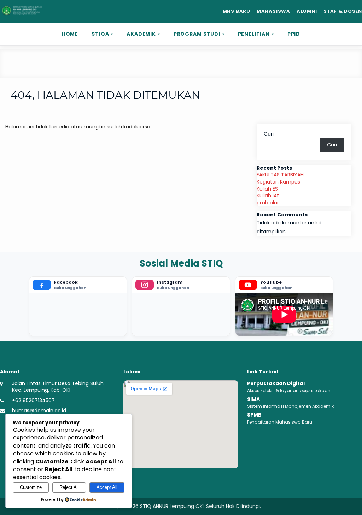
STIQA (100, 33)
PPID (293, 33)
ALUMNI (307, 11)
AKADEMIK (141, 33)
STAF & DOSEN (342, 11)
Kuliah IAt (268, 195)
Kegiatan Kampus (278, 181)
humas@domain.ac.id (39, 410)
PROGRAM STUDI (197, 33)
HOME (70, 33)
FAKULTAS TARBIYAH (280, 174)
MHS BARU (236, 11)
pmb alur (268, 202)
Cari (269, 133)
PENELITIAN (254, 33)
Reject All (69, 487)
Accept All (107, 487)
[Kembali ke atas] (348, 504)
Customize (31, 487)
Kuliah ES (267, 188)
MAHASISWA (273, 11)
